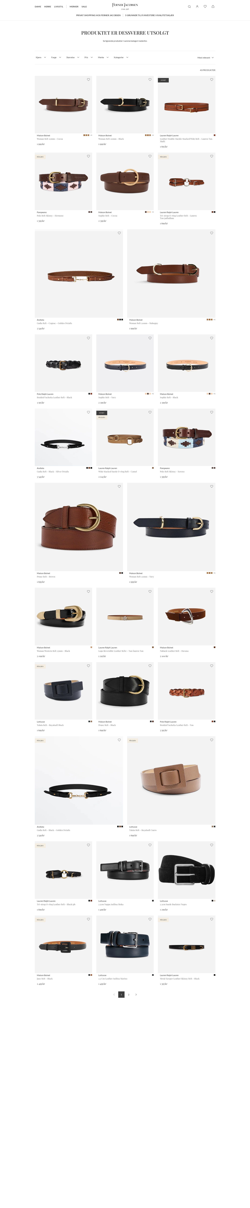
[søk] (189, 6)
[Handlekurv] (213, 6)
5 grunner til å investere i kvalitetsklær (149, 15)
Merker (74, 6)
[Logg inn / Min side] (197, 6)
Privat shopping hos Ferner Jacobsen (98, 15)
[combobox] (205, 57)
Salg (84, 6)
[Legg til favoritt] (88, 79)
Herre (47, 6)
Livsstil (58, 6)
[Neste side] (136, 994)
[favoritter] (205, 6)
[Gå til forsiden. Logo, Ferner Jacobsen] (125, 6)
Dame (38, 6)
